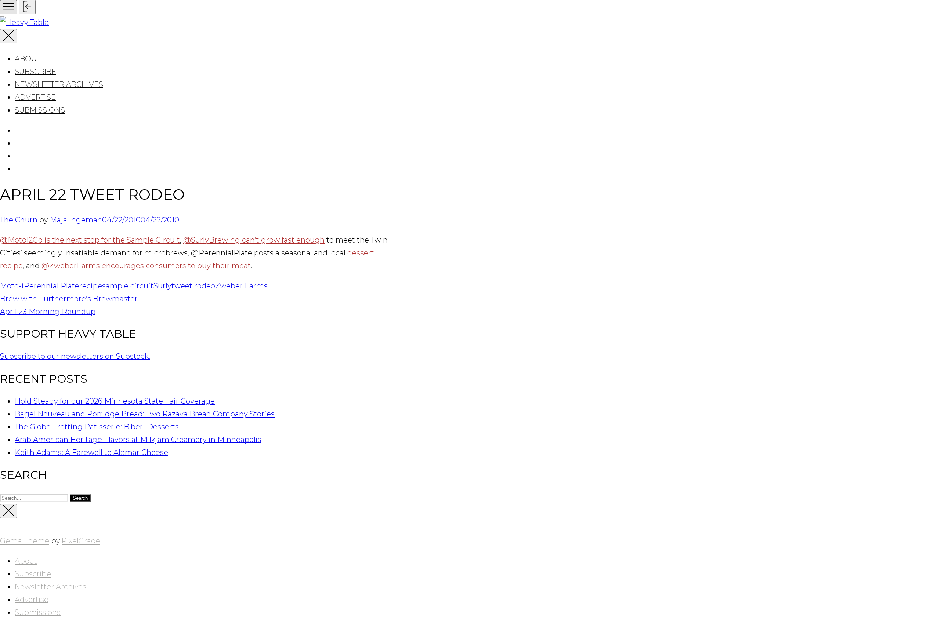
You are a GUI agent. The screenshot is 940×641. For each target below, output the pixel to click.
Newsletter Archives (59, 84)
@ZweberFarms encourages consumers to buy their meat (146, 265)
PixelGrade (81, 540)
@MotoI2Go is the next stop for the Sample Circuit (90, 240)
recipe (90, 285)
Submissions (40, 110)
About (28, 58)
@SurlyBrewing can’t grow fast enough (254, 240)
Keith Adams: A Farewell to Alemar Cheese (91, 452)
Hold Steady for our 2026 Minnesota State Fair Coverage (115, 401)
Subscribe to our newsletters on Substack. (75, 356)
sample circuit (127, 285)
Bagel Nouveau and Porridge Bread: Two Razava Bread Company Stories (145, 413)
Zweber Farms (241, 285)
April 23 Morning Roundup (47, 311)
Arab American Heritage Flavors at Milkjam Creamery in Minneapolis (138, 439)
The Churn (18, 219)
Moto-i (12, 285)
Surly (162, 285)
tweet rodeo (193, 285)
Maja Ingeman (76, 219)
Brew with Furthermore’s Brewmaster (69, 298)
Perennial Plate (51, 285)
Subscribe (35, 71)
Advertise (35, 97)
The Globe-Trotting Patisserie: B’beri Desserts (97, 426)
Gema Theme (24, 540)
